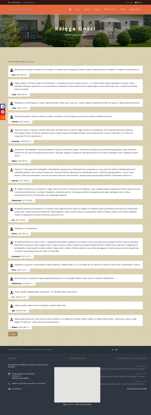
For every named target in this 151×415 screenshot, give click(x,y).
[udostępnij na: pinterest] (2, 112)
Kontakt (130, 2)
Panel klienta (69, 404)
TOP (113, 350)
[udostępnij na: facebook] (2, 106)
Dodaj (13, 334)
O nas (77, 9)
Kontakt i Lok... (110, 9)
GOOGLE (30, 62)
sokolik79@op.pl (29, 2)
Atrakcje (96, 9)
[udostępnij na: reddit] (2, 117)
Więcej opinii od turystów (136, 389)
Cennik (123, 9)
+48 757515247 (41, 383)
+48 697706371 (31, 383)
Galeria (87, 9)
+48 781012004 (22, 383)
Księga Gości (134, 9)
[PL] (139, 2)
